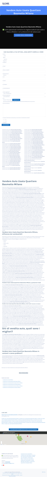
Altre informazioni (6, 103)
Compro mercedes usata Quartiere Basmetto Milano (21, 421)
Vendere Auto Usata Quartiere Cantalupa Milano (12, 384)
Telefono (5, 62)
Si (5, 119)
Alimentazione (6, 73)
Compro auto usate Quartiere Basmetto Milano (10, 418)
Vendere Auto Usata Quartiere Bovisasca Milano (12, 381)
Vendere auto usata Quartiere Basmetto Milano (17, 422)
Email (4, 66)
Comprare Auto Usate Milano (26, 455)
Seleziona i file (16, 99)
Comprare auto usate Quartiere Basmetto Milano (28, 418)
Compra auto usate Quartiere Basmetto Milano (13, 423)
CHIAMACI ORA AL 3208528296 (23, 35)
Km (4, 76)
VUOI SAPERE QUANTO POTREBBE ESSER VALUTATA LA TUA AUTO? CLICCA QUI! (23, 429)
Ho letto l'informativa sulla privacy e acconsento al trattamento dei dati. (16, 117)
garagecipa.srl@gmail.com (9, 463)
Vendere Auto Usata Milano (8, 379)
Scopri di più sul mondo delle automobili (9, 414)
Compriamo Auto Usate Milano (26, 453)
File (3, 98)
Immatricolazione (6, 88)
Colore (4, 80)
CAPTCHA (4, 122)
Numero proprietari (6, 95)
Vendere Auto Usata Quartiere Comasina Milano (12, 387)
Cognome (5, 60)
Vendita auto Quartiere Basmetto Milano (25, 419)
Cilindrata (5, 84)
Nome (4, 54)
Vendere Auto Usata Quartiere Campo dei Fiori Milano (12, 382)
